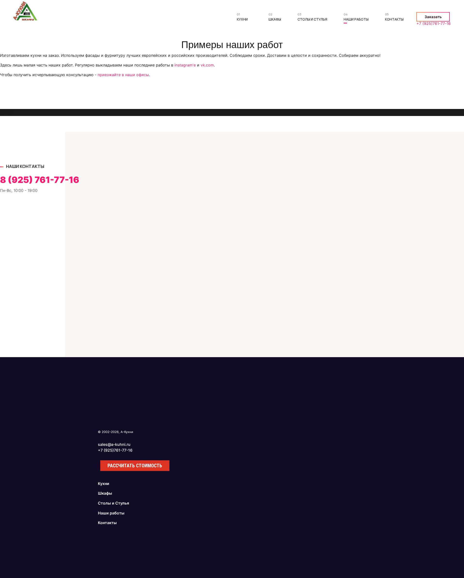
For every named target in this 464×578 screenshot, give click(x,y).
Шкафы (274, 18)
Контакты (394, 18)
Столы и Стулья (312, 18)
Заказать (433, 16)
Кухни (242, 18)
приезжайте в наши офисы (123, 74)
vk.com (207, 65)
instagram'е (185, 65)
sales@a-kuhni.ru (114, 444)
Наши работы (356, 18)
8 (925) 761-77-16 (39, 179)
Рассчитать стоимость (135, 466)
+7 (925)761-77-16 (433, 23)
